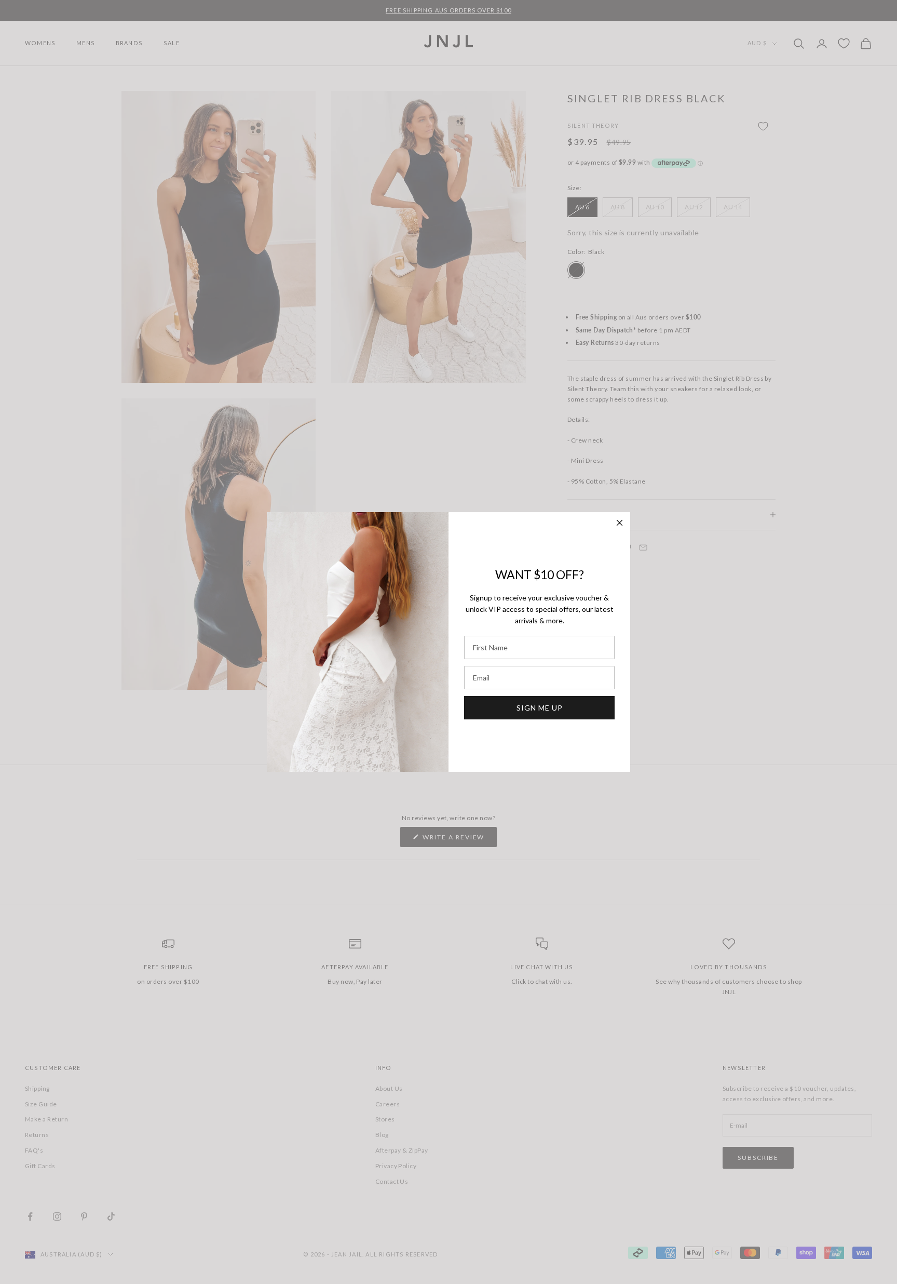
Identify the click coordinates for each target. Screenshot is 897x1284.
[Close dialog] (619, 522)
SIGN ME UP (540, 707)
